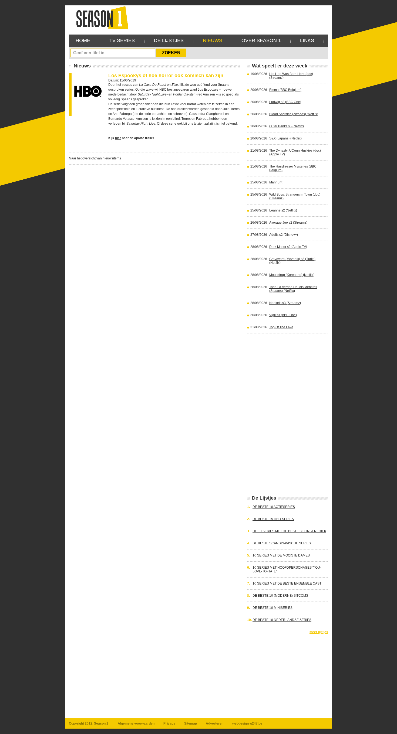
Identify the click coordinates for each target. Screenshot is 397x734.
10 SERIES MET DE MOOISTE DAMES (281, 555)
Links (307, 40)
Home (83, 40)
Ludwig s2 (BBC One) (285, 102)
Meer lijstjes (318, 632)
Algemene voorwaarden (136, 723)
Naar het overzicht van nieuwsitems (95, 158)
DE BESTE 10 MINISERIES (272, 608)
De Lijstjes (169, 40)
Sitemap (190, 723)
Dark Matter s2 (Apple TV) (288, 247)
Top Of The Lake (281, 327)
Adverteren (214, 723)
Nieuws (212, 40)
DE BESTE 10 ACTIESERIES (274, 507)
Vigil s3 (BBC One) (283, 315)
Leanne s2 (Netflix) (283, 210)
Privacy (169, 723)
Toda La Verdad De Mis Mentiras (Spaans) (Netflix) (293, 289)
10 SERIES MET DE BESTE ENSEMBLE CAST (287, 583)
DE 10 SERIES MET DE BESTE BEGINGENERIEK (289, 531)
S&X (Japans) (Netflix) (285, 138)
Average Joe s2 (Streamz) (288, 222)
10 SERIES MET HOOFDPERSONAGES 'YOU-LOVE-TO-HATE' (287, 569)
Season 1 (100, 17)
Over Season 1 (261, 40)
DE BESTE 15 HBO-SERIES (273, 519)
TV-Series (122, 40)
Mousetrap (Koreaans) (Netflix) (291, 275)
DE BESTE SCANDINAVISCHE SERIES (282, 543)
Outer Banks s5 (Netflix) (286, 126)
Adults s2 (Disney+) (283, 235)
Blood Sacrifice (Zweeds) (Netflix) (293, 114)
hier (118, 138)
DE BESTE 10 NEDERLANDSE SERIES (282, 620)
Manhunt (275, 182)
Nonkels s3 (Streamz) (285, 303)
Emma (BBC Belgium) (285, 90)
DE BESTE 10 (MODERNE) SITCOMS (280, 596)
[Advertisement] (230, 17)
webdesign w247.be (247, 723)
